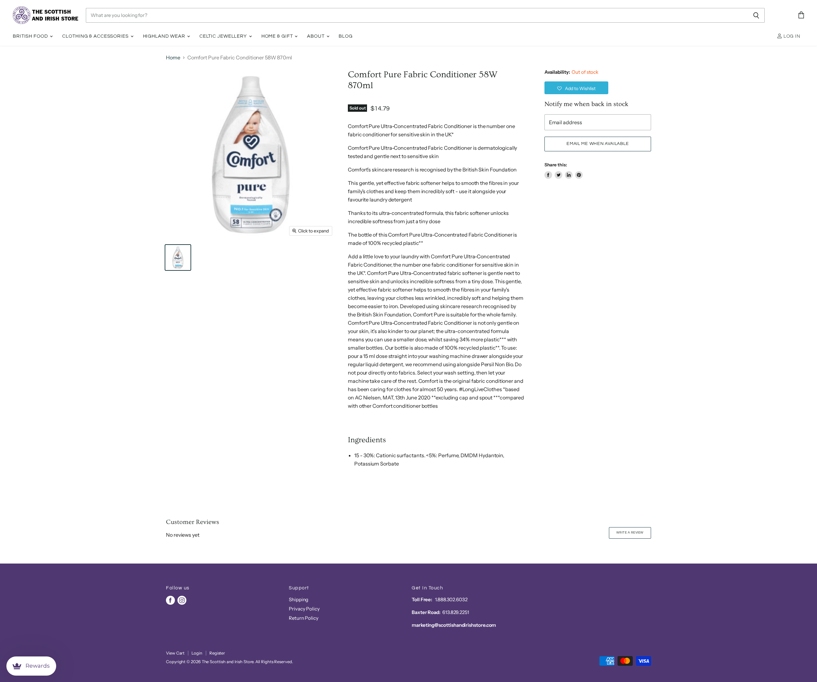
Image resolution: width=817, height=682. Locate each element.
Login (196, 652)
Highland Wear (164, 36)
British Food (31, 36)
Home (173, 57)
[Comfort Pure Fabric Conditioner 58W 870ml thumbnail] (178, 257)
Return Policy (304, 618)
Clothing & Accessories (96, 36)
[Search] (756, 15)
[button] (576, 87)
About (316, 36)
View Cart (175, 652)
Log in (791, 36)
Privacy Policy (304, 609)
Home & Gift (277, 36)
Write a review (630, 532)
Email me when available (597, 143)
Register (217, 652)
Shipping (298, 599)
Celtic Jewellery (223, 36)
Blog (346, 36)
